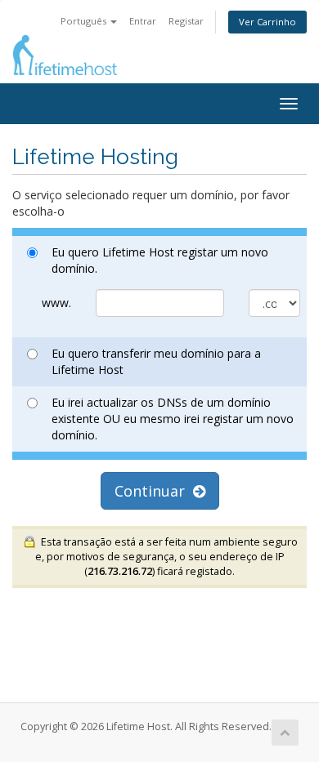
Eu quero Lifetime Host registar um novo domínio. (160, 260)
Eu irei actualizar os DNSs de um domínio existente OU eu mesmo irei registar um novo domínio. (173, 418)
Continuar (154, 491)
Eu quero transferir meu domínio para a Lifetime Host (156, 361)
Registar (186, 21)
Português (85, 21)
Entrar (142, 21)
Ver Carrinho (267, 22)
